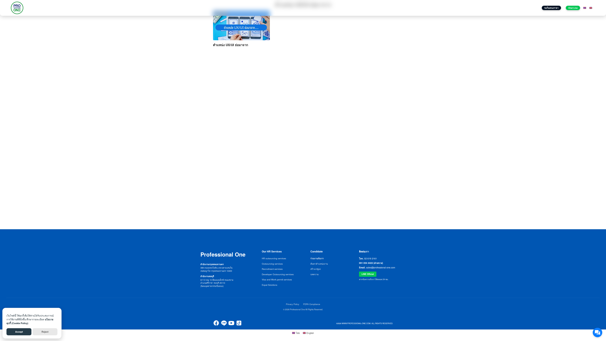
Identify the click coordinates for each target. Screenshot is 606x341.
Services (484, 8)
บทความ (500, 8)
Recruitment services (272, 268)
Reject (45, 331)
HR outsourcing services (274, 258)
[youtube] (231, 323)
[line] (224, 323)
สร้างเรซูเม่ (315, 268)
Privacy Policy (292, 304)
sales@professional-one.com (380, 267)
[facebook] (216, 323)
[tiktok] (239, 323)
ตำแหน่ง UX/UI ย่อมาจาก (230, 44)
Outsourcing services (272, 263)
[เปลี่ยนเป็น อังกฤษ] (590, 8)
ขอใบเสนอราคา (551, 7)
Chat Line (573, 7)
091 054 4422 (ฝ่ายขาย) (371, 262)
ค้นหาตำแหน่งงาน (319, 263)
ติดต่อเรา (532, 8)
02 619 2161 (370, 258)
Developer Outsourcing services (278, 274)
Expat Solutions (269, 284)
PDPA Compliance (311, 304)
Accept (19, 331)
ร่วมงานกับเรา (516, 8)
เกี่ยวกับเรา (470, 8)
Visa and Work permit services (277, 279)
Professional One (40, 8)
